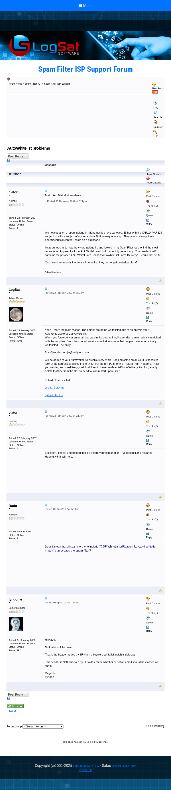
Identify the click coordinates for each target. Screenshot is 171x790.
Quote (149, 215)
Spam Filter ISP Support (57, 83)
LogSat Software (55, 387)
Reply (149, 223)
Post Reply (15, 156)
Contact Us (85, 770)
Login (156, 135)
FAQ (155, 107)
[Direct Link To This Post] (103, 191)
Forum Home (15, 83)
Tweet (12, 710)
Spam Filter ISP (33, 83)
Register (158, 127)
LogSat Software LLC (86, 766)
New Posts (158, 88)
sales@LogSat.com (124, 766)
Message (50, 165)
